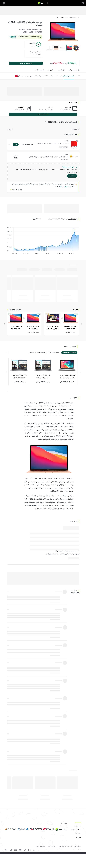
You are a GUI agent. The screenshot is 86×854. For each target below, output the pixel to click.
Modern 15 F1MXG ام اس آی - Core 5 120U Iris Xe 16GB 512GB (67, 377)
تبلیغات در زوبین (76, 829)
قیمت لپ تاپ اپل (60, 18)
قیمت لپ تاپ (70, 18)
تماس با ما (78, 833)
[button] (43, 144)
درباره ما (78, 837)
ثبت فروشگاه (77, 826)
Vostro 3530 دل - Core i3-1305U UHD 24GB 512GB (43, 377)
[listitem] (61, 323)
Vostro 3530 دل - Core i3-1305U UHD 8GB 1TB (19, 377)
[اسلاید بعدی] (4, 324)
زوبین (77, 18)
